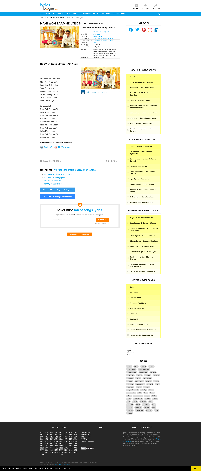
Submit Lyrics (85, 432)
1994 (42, 447)
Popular (145, 9)
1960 (70, 438)
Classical (130, 378)
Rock (138, 404)
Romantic (146, 404)
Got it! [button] (196, 468)
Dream (157, 381)
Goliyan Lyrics (142, 184)
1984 (70, 443)
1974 (60, 442)
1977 (75, 442)
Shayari (147, 407)
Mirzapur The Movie (138, 303)
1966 (61, 440)
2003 (46, 449)
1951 (65, 436)
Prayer (135, 401)
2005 (56, 449)
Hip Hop (144, 390)
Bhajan (152, 366)
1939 (46, 434)
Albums (96, 14)
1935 (65, 432)
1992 (70, 445)
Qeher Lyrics (142, 197)
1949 (56, 436)
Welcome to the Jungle (139, 324)
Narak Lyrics (139, 166)
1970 (42, 442)
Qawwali (143, 401)
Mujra (147, 396)
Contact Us (85, 440)
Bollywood (58, 14)
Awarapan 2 (134, 292)
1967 (65, 440)
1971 (46, 442)
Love (152, 393)
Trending (156, 9)
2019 (46, 453)
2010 (41, 451)
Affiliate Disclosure (87, 442)
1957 (56, 438)
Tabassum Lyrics (142, 88)
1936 (70, 432)
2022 (61, 453)
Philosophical (138, 399)
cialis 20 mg (4, 421)
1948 (51, 436)
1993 (75, 445)
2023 (65, 453)
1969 (75, 440)
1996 (51, 447)
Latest (136, 9)
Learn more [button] (66, 468)
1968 (70, 440)
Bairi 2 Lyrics (142, 236)
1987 (46, 445)
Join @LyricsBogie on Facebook (59, 197)
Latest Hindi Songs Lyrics (62, 464)
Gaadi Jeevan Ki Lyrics (143, 223)
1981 (55, 443)
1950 (60, 436)
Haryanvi (86, 14)
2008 (70, 449)
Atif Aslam (96, 34)
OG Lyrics (142, 272)
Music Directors (131, 349)
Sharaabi (138, 407)
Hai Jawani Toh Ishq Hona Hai (141, 335)
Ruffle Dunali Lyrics (143, 252)
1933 (56, 432)
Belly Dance (147, 378)
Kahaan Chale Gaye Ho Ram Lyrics (144, 107)
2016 (70, 451)
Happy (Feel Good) (133, 390)
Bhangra (148, 375)
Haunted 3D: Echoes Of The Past (143, 330)
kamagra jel (37, 421)
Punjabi (76, 14)
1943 (65, 434)
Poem (155, 399)
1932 (51, 432)
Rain (151, 401)
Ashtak (144, 366)
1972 (51, 442)
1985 (75, 443)
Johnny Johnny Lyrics (53, 184)
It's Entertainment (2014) (101, 32)
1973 (56, 442)
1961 (74, 438)
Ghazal (147, 387)
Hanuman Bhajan (144, 369)
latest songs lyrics (88, 210)
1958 (60, 438)
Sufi (154, 407)
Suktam (130, 413)
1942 (60, 434)
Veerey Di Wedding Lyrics (54, 178)
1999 (65, 447)
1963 (46, 440)
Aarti (136, 366)
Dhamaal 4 (134, 314)
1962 (41, 440)
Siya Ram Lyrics (140, 77)
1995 (46, 447)
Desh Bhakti (139, 381)
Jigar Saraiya (97, 38)
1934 (60, 432)
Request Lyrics (119, 14)
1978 (42, 443)
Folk (158, 384)
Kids (140, 393)
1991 (65, 445)
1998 (61, 447)
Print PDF (48, 147)
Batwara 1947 (135, 298)
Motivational (138, 396)
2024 (70, 453)
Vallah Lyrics (141, 202)
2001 (75, 447)
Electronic (130, 384)
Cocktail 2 (134, 319)
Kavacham (131, 375)
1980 (51, 443)
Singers (128, 350)
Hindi (68, 14)
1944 (70, 434)
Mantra (140, 375)
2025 (75, 453)
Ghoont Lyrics (144, 241)
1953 (75, 436)
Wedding (130, 410)
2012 (51, 451)
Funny (139, 387)
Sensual (130, 407)
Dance (138, 378)
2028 (61, 454)
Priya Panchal (97, 36)
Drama (149, 381)
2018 (41, 453)
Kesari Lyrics (142, 246)
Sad (94, 42)
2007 (66, 449)
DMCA (83, 438)
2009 (75, 449)
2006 (61, 449)
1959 (65, 438)
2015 (65, 451)
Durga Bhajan (132, 369)
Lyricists (128, 354)
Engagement (140, 384)
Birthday (156, 375)
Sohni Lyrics (141, 146)
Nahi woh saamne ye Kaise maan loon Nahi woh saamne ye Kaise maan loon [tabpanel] (50, 108)
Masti (129, 396)
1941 (55, 434)
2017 (75, 451)
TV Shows (106, 14)
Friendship (131, 387)
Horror (151, 390)
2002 (42, 449)
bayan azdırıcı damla (19, 421)
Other (154, 396)
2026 (42, 454)
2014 (60, 451)
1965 (56, 440)
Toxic (132, 287)
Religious (130, 404)
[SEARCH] (159, 14)
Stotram (149, 410)
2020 (51, 453)
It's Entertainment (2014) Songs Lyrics (74, 170)
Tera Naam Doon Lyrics (53, 181)
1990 (61, 445)
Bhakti (129, 366)
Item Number (131, 393)
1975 (65, 442)
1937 (75, 432)
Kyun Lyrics (139, 179)
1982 (60, 443)
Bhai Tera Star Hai (137, 308)
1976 (70, 442)
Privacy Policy (86, 436)
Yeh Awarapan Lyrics (143, 113)
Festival (150, 384)
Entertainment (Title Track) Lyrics (58, 174)
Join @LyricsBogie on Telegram (59, 190)
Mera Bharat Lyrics (141, 82)
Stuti (157, 410)
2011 (46, 451)
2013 (56, 451)
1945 (75, 434)
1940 (51, 434)
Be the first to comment (80, 234)
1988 (51, 445)
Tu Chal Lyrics (141, 124)
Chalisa (153, 372)
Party (129, 399)
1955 (46, 438)
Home (48, 14)
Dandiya (130, 381)
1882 (41, 432)
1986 (42, 445)
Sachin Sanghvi (108, 38)
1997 (56, 447)
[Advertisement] (143, 50)
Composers (130, 352)
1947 (46, 436)
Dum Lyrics (140, 100)
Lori (146, 393)
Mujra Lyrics (142, 218)
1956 (51, 438)
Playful (148, 399)
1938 (41, 434)
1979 (46, 443)
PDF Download (64, 147)
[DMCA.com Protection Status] (87, 449)
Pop (129, 401)
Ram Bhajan (144, 372)
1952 (70, 436)
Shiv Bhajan (140, 410)
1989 (56, 445)
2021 (56, 453)
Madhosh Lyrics (144, 118)
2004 (51, 449)
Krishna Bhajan (132, 372)
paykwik (30, 421)
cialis (10, 421)
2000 (70, 447)
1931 (46, 432)
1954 (41, 438)
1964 (51, 440)
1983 (65, 443)
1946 (42, 436)
